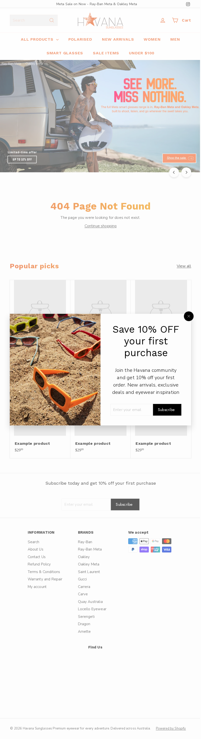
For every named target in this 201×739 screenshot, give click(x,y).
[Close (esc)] (185, 316)
